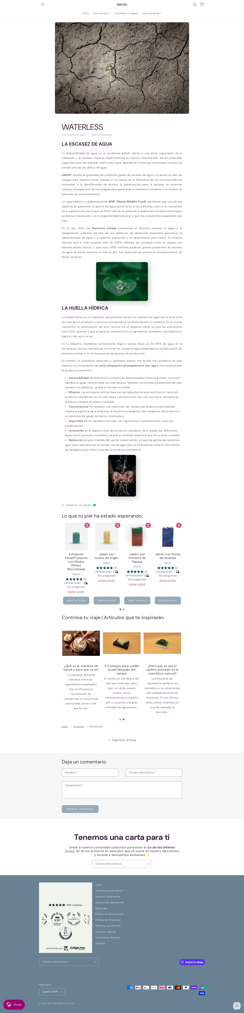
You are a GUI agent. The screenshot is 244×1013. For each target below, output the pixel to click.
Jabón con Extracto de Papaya (107, 558)
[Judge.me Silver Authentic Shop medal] (58, 919)
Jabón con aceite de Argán (76, 556)
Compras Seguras (105, 931)
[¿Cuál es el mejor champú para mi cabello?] (162, 643)
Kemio (50, 1003)
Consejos (78, 726)
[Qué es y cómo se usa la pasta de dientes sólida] (81, 643)
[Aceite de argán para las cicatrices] (122, 643)
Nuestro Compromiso (107, 896)
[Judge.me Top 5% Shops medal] (49, 933)
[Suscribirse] (148, 864)
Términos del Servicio (107, 925)
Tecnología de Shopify (64, 1003)
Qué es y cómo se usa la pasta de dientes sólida (81, 669)
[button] (42, 4)
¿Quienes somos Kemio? (109, 890)
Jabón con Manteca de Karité (167, 558)
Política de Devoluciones (109, 914)
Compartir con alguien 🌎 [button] (81, 505)
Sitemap (100, 943)
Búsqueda (101, 908)
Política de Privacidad (108, 919)
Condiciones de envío (108, 937)
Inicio (65, 726)
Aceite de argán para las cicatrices (121, 668)
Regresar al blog (124, 740)
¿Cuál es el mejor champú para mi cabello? (162, 669)
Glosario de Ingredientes (109, 902)
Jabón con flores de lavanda (137, 556)
